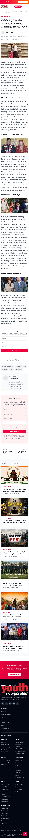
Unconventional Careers (19, 745)
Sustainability (4, 801)
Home (2, 11)
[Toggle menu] (26, 6)
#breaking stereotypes (7, 366)
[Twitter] (2, 703)
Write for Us (4, 720)
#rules (25, 366)
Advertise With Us (6, 714)
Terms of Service (5, 728)
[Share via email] (18, 39)
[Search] (23, 6)
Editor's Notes (5, 823)
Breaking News (19, 784)
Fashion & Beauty (5, 784)
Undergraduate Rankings (5, 763)
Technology (4, 799)
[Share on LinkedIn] (16, 39)
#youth (11, 369)
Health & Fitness (5, 787)
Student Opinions (5, 811)
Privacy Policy (5, 725)
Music (17, 763)
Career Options (19, 742)
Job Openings (19, 748)
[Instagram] (6, 703)
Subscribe (18, 6)
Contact (3, 717)
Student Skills (4, 752)
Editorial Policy (5, 722)
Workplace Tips (19, 753)
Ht (10, 261)
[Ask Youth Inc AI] (25, 834)
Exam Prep (4, 749)
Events (17, 775)
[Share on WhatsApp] (13, 39)
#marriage (4, 369)
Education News (19, 787)
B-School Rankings (6, 760)
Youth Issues (4, 813)
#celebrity (18, 366)
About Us (3, 711)
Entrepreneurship (20, 751)
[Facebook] (17, 703)
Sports (17, 767)
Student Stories (5, 816)
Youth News (7, 11)
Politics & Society (20, 791)
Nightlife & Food (19, 777)
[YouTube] (13, 703)
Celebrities (18, 770)
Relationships (4, 791)
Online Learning (5, 747)
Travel (3, 794)
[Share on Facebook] (7, 39)
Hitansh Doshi (13, 378)
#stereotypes (19, 369)
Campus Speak (5, 818)
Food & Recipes (5, 796)
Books (17, 765)
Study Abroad (5, 744)
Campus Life (4, 808)
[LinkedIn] (10, 703)
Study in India (4, 742)
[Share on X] (10, 39)
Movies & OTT (19, 760)
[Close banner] (27, 2)
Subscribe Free (23, 1)
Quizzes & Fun (19, 772)
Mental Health (5, 789)
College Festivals (5, 820)
